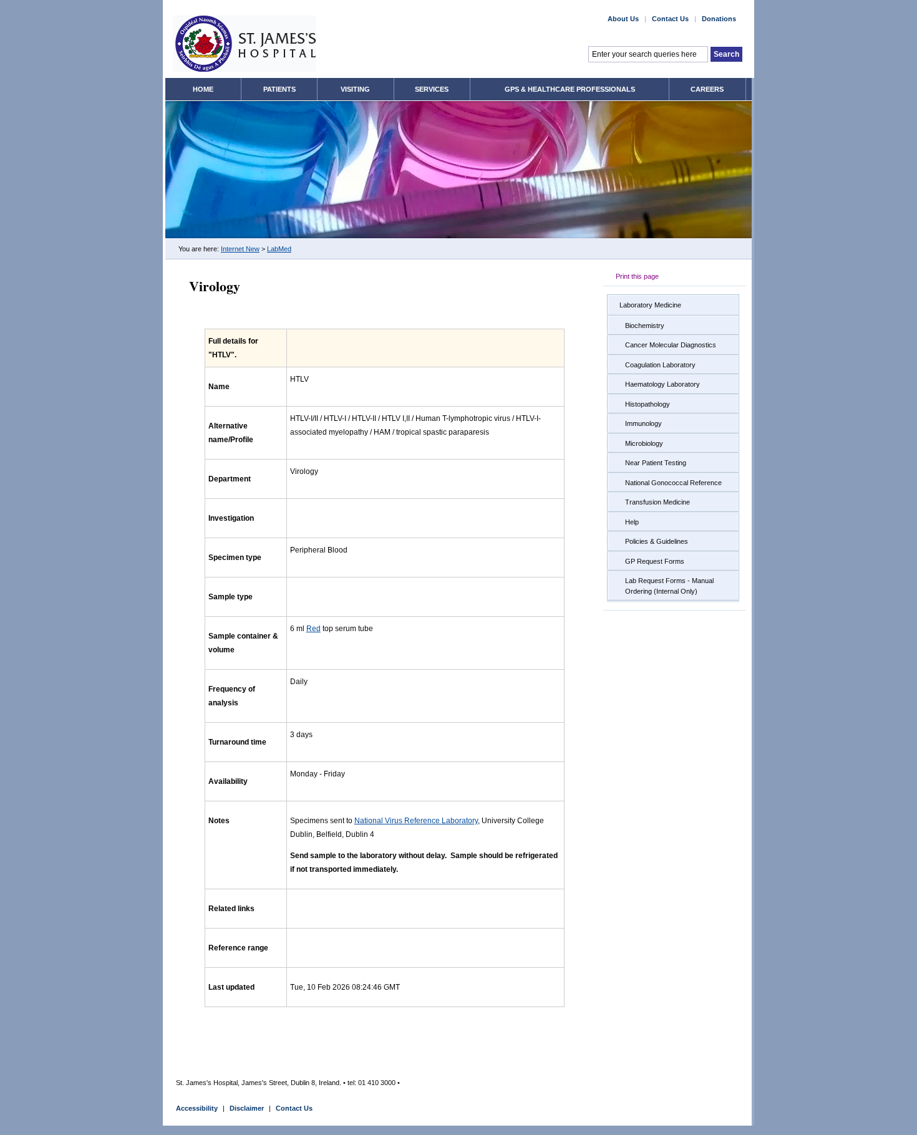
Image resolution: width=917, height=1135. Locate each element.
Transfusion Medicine (657, 502)
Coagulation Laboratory (660, 365)
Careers (707, 89)
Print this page (637, 276)
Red (313, 628)
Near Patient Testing (655, 462)
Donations (719, 18)
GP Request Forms (654, 561)
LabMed (279, 249)
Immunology (643, 423)
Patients (279, 89)
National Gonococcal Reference (673, 482)
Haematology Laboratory (662, 384)
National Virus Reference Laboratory (416, 820)
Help (632, 522)
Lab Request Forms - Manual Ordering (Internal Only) (669, 586)
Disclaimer (247, 1108)
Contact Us (670, 18)
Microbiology (644, 443)
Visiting (355, 89)
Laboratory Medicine (650, 305)
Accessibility (197, 1108)
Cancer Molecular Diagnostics (670, 345)
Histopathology (647, 404)
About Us (623, 18)
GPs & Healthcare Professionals (570, 89)
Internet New (240, 249)
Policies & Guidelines (656, 541)
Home (203, 89)
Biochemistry (644, 325)
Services (432, 89)
